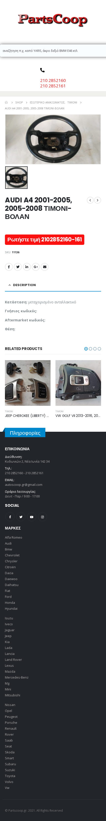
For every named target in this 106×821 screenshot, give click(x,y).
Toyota (10, 776)
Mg (7, 683)
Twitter (18, 267)
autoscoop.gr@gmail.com (23, 484)
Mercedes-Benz (17, 677)
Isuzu (9, 618)
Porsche (11, 722)
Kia (7, 642)
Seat (8, 746)
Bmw (8, 549)
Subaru (10, 764)
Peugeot (11, 716)
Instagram (42, 516)
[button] (86, 349)
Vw (7, 787)
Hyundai (11, 608)
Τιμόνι (52, 411)
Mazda (10, 671)
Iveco (9, 624)
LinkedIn (27, 267)
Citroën (10, 567)
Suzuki (10, 770)
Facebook (9, 267)
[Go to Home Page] (6, 102)
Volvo (9, 782)
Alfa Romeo (13, 537)
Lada (8, 647)
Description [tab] (24, 285)
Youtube (31, 516)
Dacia (9, 573)
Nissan (10, 705)
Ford (8, 596)
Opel (8, 710)
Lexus (9, 665)
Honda (10, 602)
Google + (36, 267)
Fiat (7, 590)
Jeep (8, 636)
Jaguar (10, 630)
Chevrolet (12, 555)
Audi (8, 543)
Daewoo (11, 579)
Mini (8, 689)
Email (45, 267)
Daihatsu (11, 585)
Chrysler (11, 561)
